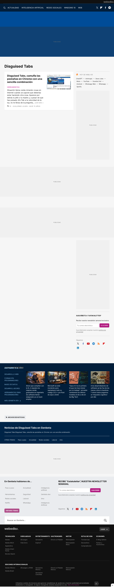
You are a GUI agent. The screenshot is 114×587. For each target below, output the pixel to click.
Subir (103, 529)
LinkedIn (78, 347)
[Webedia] (109, 1)
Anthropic (89, 79)
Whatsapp (102, 84)
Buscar (105, 520)
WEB (80, 8)
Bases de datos (10, 384)
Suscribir (104, 325)
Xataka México (10, 568)
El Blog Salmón (101, 540)
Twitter (97, 7)
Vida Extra (23, 543)
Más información (73, 585)
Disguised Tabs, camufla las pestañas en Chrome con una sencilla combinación (24, 78)
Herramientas (13, 87)
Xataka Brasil (9, 571)
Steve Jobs (99, 79)
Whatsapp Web (90, 84)
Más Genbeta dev (11, 400)
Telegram (109, 7)
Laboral (54, 440)
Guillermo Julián (20, 106)
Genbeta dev (13, 367)
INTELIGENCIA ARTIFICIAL (33, 8)
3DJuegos (23, 540)
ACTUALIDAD (13, 8)
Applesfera (9, 546)
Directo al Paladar (57, 540)
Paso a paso (22, 440)
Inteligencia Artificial (45, 504)
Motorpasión (70, 540)
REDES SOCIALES (53, 8)
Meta (78, 81)
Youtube (88, 343)
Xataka (7, 540)
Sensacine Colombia (39, 573)
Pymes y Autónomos (100, 543)
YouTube (86, 81)
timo (61, 440)
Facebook (105, 7)
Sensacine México (39, 568)
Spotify (79, 87)
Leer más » (39, 103)
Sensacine (39, 540)
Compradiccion (86, 546)
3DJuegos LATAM (26, 568)
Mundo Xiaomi (10, 554)
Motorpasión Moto (70, 543)
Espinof (38, 543)
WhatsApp (27, 503)
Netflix (7, 503)
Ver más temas (12, 510)
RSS (98, 343)
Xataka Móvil (9, 543)
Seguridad (27, 494)
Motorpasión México (70, 568)
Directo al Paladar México (57, 568)
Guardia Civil (97, 81)
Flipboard (101, 7)
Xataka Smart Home (9, 550)
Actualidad (32, 440)
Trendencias (85, 540)
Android (79, 84)
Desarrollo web (11, 374)
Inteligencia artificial (45, 489)
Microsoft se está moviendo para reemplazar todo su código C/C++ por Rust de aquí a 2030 (56, 390)
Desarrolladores (12, 388)
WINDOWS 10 (69, 8)
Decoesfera (85, 543)
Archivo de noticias (16, 417)
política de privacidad (88, 495)
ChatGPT (79, 79)
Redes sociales (44, 440)
